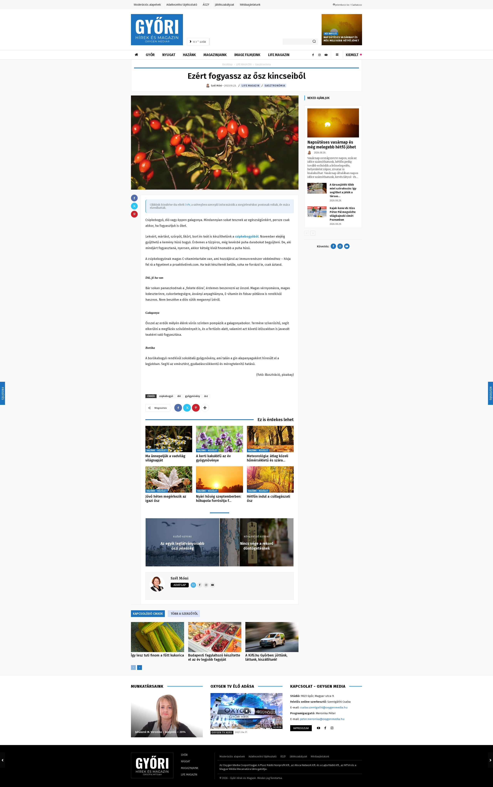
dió (179, 396)
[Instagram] (319, 55)
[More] (205, 408)
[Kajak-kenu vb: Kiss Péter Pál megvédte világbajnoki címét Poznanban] (317, 211)
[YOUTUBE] (318, 728)
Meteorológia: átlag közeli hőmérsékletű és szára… (267, 458)
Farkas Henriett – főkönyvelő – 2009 (158, 732)
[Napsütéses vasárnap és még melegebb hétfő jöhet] (342, 29)
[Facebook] (313, 55)
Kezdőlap (227, 64)
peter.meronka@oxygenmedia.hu (322, 719)
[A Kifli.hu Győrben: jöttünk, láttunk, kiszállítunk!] (271, 637)
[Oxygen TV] (246, 711)
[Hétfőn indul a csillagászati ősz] (270, 479)
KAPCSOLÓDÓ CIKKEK (148, 613)
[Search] (314, 42)
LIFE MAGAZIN (244, 64)
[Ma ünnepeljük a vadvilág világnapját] (168, 439)
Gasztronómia (275, 85)
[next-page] (139, 667)
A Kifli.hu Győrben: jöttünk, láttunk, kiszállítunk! (266, 657)
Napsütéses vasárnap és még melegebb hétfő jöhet (341, 39)
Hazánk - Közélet (157, 450)
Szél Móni (180, 578)
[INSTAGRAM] (332, 728)
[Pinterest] (196, 408)
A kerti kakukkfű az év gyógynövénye (213, 458)
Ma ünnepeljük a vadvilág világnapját (165, 458)
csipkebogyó (166, 396)
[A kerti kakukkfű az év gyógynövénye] (219, 439)
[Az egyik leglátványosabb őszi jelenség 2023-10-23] (2, 760)
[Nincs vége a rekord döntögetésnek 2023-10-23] (490, 760)
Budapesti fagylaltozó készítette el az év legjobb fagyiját (214, 657)
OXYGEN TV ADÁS (222, 732)
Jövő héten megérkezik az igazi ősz (165, 498)
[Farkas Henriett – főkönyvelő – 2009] (167, 715)
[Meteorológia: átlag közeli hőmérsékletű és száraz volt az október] (270, 439)
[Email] (193, 585)
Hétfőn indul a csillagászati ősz (268, 498)
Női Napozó (331, 34)
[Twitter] (187, 408)
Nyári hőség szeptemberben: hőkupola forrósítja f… (218, 498)
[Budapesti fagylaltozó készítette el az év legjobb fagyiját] (214, 637)
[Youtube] (326, 55)
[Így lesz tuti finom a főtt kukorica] (157, 637)
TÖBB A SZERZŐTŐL (184, 613)
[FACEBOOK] (325, 728)
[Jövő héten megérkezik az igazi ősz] (168, 479)
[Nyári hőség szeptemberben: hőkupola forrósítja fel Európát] (219, 479)
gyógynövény (192, 396)
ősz (206, 396)
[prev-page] (133, 667)
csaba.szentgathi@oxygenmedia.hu (324, 707)
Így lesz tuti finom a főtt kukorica (157, 655)
